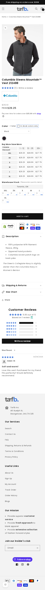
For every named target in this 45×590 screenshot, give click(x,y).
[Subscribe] (37, 548)
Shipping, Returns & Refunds (18, 445)
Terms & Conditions (14, 451)
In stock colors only (29, 126)
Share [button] (7, 300)
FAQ (7, 440)
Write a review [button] (22, 341)
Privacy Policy (11, 457)
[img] (8, 357)
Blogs (7, 501)
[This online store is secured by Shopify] (8, 226)
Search (8, 428)
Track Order (10, 490)
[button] (3, 9)
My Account (10, 484)
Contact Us (10, 434)
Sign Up (8, 478)
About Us (9, 473)
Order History (11, 495)
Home (4, 17)
